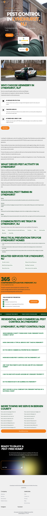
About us (3, 494)
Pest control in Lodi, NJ (29, 418)
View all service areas (23, 431)
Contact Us (9, 35)
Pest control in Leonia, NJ (29, 416)
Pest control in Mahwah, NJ (6, 420)
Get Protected (34, 301)
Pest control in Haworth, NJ (7, 414)
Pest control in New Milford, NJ (31, 425)
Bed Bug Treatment (29, 265)
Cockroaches (42, 230)
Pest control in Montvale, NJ (30, 423)
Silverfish (4, 233)
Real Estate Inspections (7, 265)
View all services (5, 268)
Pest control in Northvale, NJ (30, 427)
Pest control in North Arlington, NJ (8, 427)
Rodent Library (4, 500)
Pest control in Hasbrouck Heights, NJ (32, 411)
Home (6, 8)
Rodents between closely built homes (16, 230)
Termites (29, 230)
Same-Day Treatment (21, 35)
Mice (35, 230)
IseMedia (27, 513)
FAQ (25, 494)
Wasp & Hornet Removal (30, 262)
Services (2, 496)
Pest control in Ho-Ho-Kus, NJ (7, 416)
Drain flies (11, 233)
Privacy (25, 498)
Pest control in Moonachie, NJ (7, 425)
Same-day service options (31, 268)
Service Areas (11, 8)
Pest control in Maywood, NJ (30, 420)
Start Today (5, 128)
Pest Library (3, 498)
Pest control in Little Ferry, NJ (7, 418)
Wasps (3, 230)
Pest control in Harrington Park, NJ (8, 411)
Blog (25, 500)
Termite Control (5, 262)
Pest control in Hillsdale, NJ (30, 414)
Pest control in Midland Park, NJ (8, 423)
